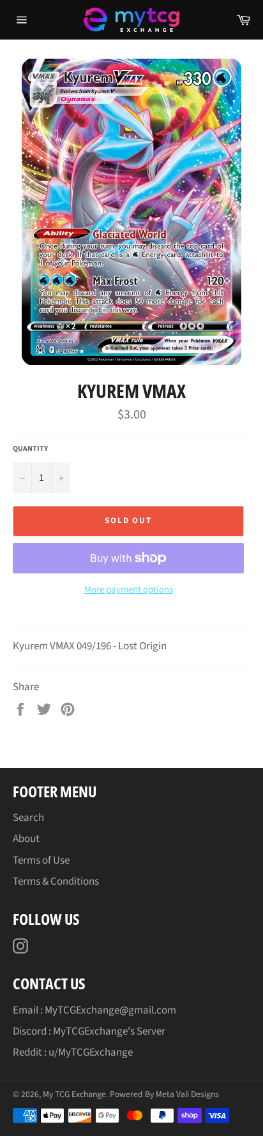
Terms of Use (41, 860)
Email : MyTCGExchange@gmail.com (94, 1010)
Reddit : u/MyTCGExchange (73, 1052)
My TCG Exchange (74, 1094)
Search (28, 817)
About (26, 838)
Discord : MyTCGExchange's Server (89, 1031)
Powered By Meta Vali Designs (164, 1094)
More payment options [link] (128, 590)
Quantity (30, 449)
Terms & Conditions (56, 881)
